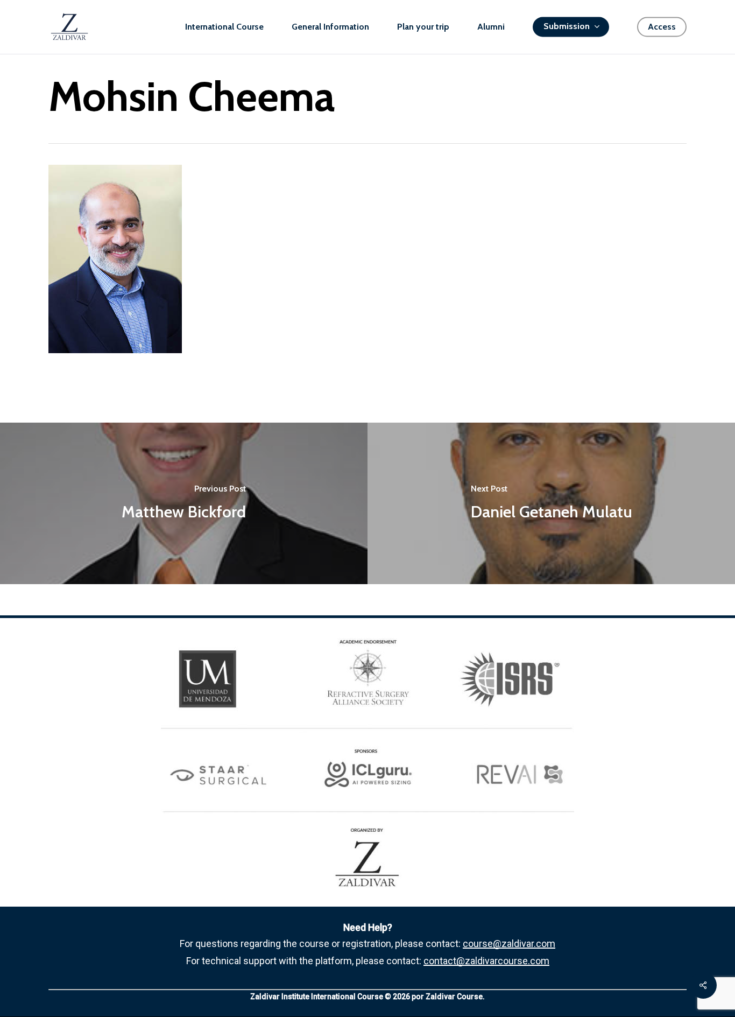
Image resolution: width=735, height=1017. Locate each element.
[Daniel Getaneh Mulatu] (551, 503)
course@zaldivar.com (509, 943)
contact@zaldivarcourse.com (486, 960)
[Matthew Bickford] (183, 503)
